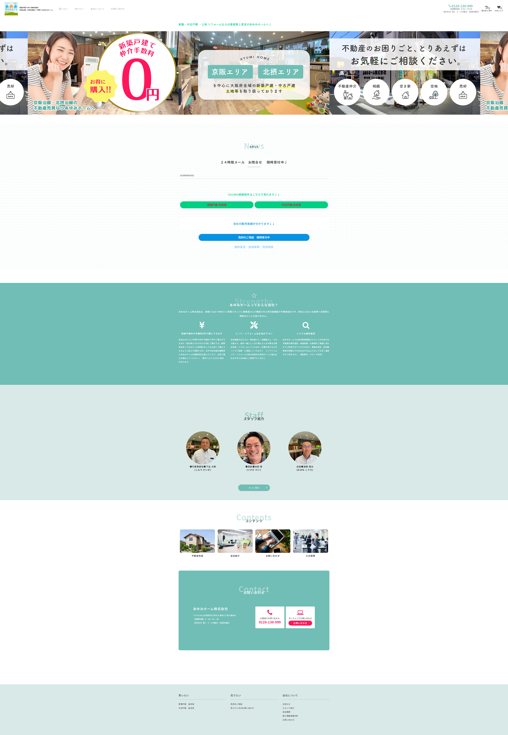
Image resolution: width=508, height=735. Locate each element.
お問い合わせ (118, 8)
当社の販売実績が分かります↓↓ (254, 224)
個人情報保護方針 (290, 715)
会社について (97, 8)
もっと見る (254, 487)
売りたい (79, 8)
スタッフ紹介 (288, 708)
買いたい (63, 8)
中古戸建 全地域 (186, 708)
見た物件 (487, 9)
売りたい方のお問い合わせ (242, 708)
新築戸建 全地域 (186, 704)
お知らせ (286, 704)
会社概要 (286, 712)
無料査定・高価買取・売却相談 (254, 247)
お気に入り (499, 9)
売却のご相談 (236, 704)
